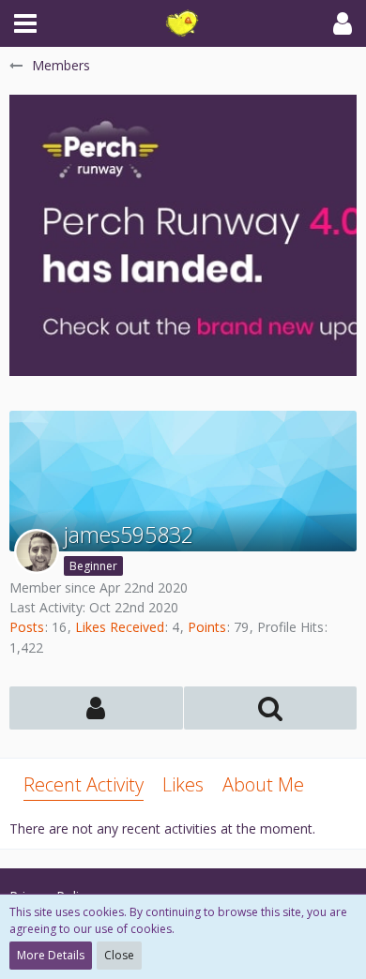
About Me (263, 784)
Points (207, 627)
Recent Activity (83, 784)
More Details (50, 955)
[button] (25, 23)
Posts (26, 627)
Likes (183, 784)
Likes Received (119, 627)
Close (119, 955)
